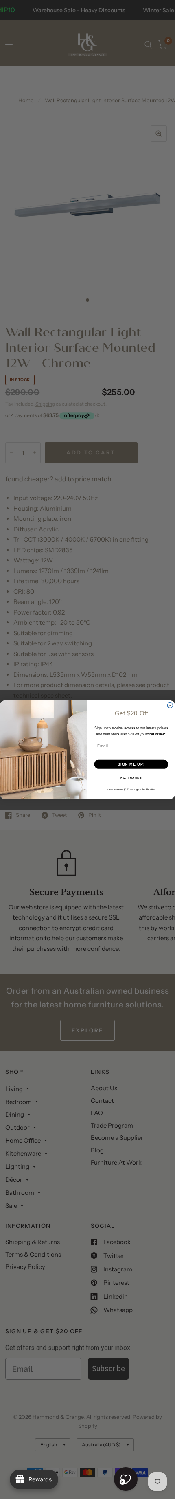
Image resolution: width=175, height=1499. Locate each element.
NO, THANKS (131, 777)
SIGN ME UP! (131, 764)
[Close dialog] (170, 705)
